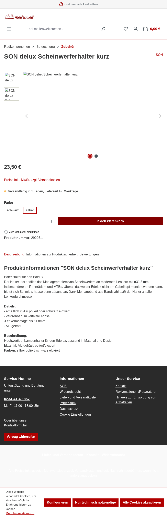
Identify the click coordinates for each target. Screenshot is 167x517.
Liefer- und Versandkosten (79, 397)
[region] (83, 116)
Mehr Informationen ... (20, 513)
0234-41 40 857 (17, 399)
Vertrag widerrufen (21, 436)
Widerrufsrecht (70, 391)
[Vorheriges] (26, 116)
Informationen (72, 379)
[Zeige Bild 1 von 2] (90, 156)
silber (30, 210)
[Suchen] (103, 29)
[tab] (14, 254)
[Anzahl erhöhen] (51, 221)
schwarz (13, 210)
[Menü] (9, 29)
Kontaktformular (15, 425)
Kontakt (120, 386)
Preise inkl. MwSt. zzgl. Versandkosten (32, 180)
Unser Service (127, 379)
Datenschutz (69, 408)
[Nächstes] (160, 116)
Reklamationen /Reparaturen (136, 391)
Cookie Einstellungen (75, 414)
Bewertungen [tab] (89, 254)
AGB (63, 386)
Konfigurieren (57, 502)
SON (159, 55)
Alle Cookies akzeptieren (142, 502)
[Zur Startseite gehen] (34, 16)
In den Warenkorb (110, 221)
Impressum (68, 403)
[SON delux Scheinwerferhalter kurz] (93, 116)
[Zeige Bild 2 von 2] (96, 156)
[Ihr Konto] (136, 29)
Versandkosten (85, 470)
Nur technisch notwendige (95, 502)
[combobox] (63, 29)
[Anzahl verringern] (8, 221)
